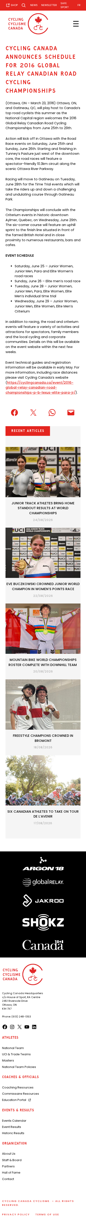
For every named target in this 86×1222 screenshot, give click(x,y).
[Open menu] (75, 23)
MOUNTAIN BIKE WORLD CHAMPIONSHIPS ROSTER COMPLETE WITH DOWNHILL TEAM (43, 662)
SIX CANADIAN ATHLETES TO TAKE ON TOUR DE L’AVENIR (43, 814)
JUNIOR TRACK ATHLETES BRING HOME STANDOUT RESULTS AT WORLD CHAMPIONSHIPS (43, 508)
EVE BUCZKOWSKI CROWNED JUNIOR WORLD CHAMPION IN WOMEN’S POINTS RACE (43, 586)
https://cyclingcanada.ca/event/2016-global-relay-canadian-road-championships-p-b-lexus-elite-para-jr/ (40, 387)
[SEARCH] (24, 5)
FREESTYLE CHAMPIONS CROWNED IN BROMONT (43, 738)
